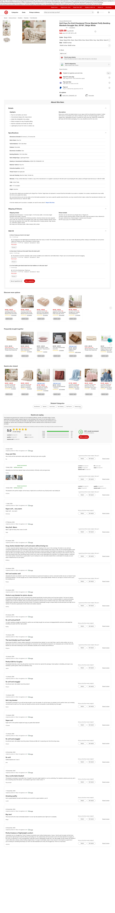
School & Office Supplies (23, 2)
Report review (105, 458)
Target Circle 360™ (77, 7)
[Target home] (6, 12)
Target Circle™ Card (65, 7)
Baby (96, 1)
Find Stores (99, 4)
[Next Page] (109, 40)
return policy (66, 219)
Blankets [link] (44, 406)
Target (5, 17)
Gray (94, 40)
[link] (63, 28)
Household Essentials (89, 1)
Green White (107, 40)
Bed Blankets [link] (37, 406)
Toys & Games (34, 2)
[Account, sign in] (101, 12)
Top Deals (35, 4)
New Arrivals (16, 4)
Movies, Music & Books (62, 2)
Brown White (89, 40)
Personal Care (106, 1)
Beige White (67, 40)
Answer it (14, 247)
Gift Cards (85, 2)
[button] (63, 27)
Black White (78, 40)
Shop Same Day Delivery (72, 4)
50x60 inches (63, 45)
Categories (15, 12)
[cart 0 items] (109, 12)
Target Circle (92, 4)
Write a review (84, 437)
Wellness (14, 2)
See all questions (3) (16, 281)
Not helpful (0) (33, 242)
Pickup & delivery (34, 12)
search (92, 12)
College (21, 1)
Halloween (27, 1)
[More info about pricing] (95, 31)
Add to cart (63, 53)
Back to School (15, 1)
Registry (81, 4)
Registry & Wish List (90, 7)
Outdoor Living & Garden (71, 1)
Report (38, 242)
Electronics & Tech (43, 2)
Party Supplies (73, 2)
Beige (61, 40)
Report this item (63, 69)
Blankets (26, 17)
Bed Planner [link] (69, 406)
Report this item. (50, 202)
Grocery (80, 1)
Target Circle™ (54, 7)
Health (9, 2)
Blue (83, 40)
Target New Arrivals (5, 1)
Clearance (10, 4)
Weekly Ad (52, 4)
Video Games (52, 2)
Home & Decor (51, 1)
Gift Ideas (80, 2)
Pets (6, 2)
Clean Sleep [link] (52, 406)
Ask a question (29, 281)
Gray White (100, 40)
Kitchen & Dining (59, 1)
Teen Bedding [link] (61, 406)
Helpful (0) (26, 242)
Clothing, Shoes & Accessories (38, 1)
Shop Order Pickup (60, 4)
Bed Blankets (33, 17)
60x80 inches (71, 45)
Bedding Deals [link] (78, 406)
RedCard (86, 4)
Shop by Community (94, 2)
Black (72, 40)
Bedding (20, 17)
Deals (5, 4)
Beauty (100, 1)
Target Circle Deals (43, 4)
